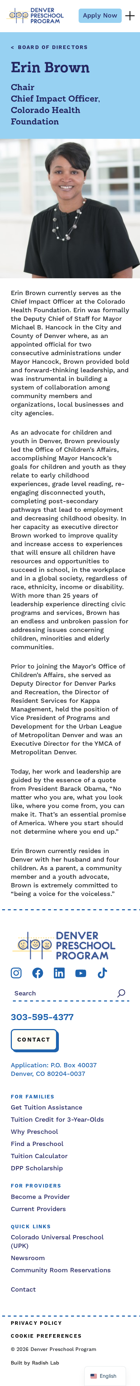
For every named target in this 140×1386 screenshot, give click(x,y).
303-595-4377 (42, 1018)
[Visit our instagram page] (16, 973)
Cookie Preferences (46, 1336)
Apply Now (100, 15)
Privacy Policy (36, 1323)
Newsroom (28, 1258)
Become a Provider (40, 1197)
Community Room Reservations (61, 1270)
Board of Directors (53, 47)
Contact (34, 1039)
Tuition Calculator (39, 1156)
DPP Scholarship (37, 1168)
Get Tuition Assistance (46, 1107)
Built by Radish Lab (35, 1363)
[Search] (121, 993)
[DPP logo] (64, 945)
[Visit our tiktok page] (102, 973)
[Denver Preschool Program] (35, 15)
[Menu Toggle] (130, 15)
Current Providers (38, 1209)
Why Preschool (34, 1132)
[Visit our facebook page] (37, 973)
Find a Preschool (37, 1144)
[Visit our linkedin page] (59, 973)
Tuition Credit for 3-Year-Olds (57, 1120)
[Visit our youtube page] (80, 973)
